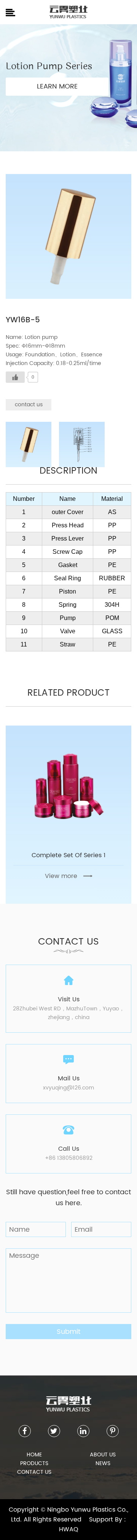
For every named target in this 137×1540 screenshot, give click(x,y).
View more (61, 876)
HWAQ (68, 1529)
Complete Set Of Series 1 (68, 855)
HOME (34, 1454)
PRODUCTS (34, 1463)
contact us (29, 404)
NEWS (103, 1463)
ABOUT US (103, 1454)
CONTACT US (34, 1472)
